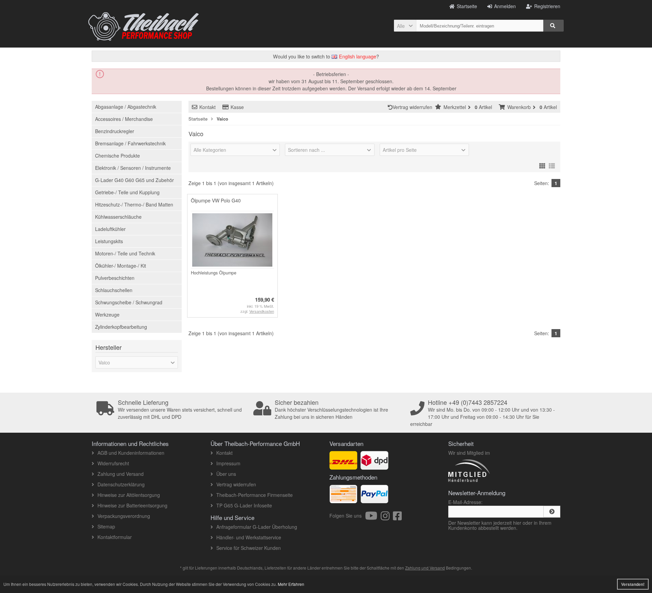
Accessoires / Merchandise (124, 118)
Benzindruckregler (114, 131)
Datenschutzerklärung (121, 484)
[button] (405, 26)
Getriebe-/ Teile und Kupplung (127, 192)
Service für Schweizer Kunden (248, 547)
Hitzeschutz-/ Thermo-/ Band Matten (134, 204)
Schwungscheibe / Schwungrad (128, 302)
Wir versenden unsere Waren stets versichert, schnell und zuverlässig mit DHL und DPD (180, 409)
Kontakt (207, 107)
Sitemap (106, 526)
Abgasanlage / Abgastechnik (125, 106)
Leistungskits (109, 241)
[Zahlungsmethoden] (374, 499)
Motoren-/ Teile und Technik (125, 253)
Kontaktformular (114, 537)
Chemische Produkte (117, 155)
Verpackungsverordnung (123, 516)
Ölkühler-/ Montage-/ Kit (120, 265)
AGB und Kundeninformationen (130, 452)
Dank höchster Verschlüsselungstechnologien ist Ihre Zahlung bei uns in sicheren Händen (331, 409)
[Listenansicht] (552, 164)
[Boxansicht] (542, 164)
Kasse (237, 107)
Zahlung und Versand (120, 473)
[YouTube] (373, 517)
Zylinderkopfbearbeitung (121, 326)
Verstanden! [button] (633, 584)
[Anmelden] (552, 511)
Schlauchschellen (113, 290)
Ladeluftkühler (110, 229)
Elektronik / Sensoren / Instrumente (133, 167)
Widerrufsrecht (113, 463)
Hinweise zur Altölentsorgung (128, 494)
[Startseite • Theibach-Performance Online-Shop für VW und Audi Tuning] (143, 26)
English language (357, 56)
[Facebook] (397, 517)
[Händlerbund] (493, 481)
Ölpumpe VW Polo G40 (216, 200)
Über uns (226, 473)
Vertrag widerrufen (414, 107)
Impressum (228, 463)
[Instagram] (387, 517)
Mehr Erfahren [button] (291, 584)
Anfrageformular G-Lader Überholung (256, 526)
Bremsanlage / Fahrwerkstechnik (130, 143)
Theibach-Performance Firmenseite (254, 494)
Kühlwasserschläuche (118, 216)
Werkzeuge (107, 314)
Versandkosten (261, 311)
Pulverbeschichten (114, 277)
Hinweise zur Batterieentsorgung (132, 505)
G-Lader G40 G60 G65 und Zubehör (134, 180)
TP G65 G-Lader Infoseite (244, 505)
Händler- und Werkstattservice (248, 537)
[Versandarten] (374, 466)
